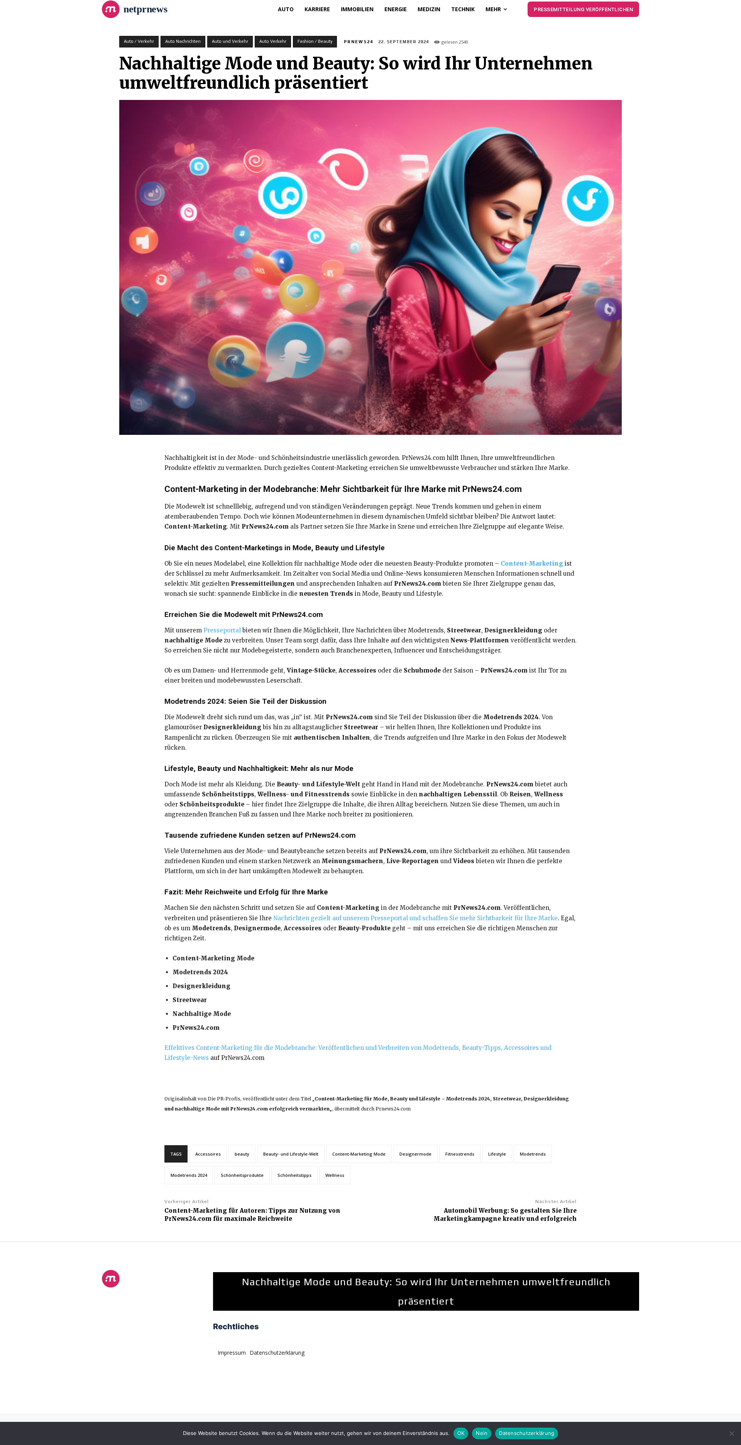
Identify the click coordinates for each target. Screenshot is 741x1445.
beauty (242, 1154)
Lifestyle (497, 1154)
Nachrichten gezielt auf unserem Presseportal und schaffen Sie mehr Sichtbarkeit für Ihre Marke (415, 918)
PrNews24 (358, 41)
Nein (481, 1433)
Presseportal (222, 630)
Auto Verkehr (272, 41)
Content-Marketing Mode (359, 1154)
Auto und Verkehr (230, 41)
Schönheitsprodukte (242, 1175)
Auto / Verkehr (139, 41)
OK (461, 1433)
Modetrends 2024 (189, 1175)
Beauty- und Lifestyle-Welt (290, 1154)
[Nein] (731, 1433)
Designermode (415, 1154)
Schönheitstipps (294, 1175)
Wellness (334, 1175)
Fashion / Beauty (315, 41)
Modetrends (533, 1154)
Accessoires (208, 1154)
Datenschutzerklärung (526, 1433)
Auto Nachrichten (183, 41)
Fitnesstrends (459, 1154)
